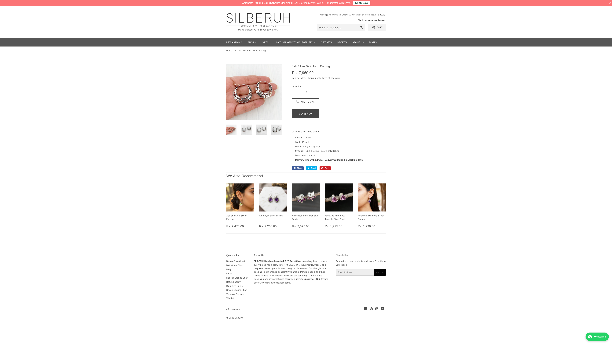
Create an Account (377, 20)
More (372, 42)
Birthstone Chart (234, 265)
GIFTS (265, 42)
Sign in (361, 20)
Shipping (311, 78)
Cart (379, 27)
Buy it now (305, 113)
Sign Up (380, 272)
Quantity (296, 86)
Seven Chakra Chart (236, 290)
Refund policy (233, 281)
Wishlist (230, 298)
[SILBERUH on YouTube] (382, 309)
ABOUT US (358, 42)
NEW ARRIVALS (234, 42)
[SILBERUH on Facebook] (366, 309)
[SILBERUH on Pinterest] (371, 309)
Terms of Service (235, 294)
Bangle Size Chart (235, 261)
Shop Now (361, 3)
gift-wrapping (233, 309)
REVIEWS (342, 42)
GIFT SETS (326, 42)
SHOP (251, 42)
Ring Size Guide (234, 286)
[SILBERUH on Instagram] (377, 309)
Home (229, 50)
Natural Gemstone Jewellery (294, 42)
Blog (228, 269)
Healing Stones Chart (237, 277)
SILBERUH (239, 317)
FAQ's (229, 273)
